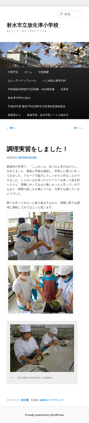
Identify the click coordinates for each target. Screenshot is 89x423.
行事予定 (13, 72)
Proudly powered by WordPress (44, 415)
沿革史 (64, 89)
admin (43, 400)
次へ (78, 128)
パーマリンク (56, 400)
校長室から (14, 114)
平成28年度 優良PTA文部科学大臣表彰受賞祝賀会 (36, 106)
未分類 (25, 400)
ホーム (28, 72)
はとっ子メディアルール (22, 80)
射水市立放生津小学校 (33, 24)
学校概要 (43, 72)
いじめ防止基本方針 (54, 80)
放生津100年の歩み (19, 97)
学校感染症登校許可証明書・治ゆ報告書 (31, 89)
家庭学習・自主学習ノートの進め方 (47, 114)
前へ (11, 128)
